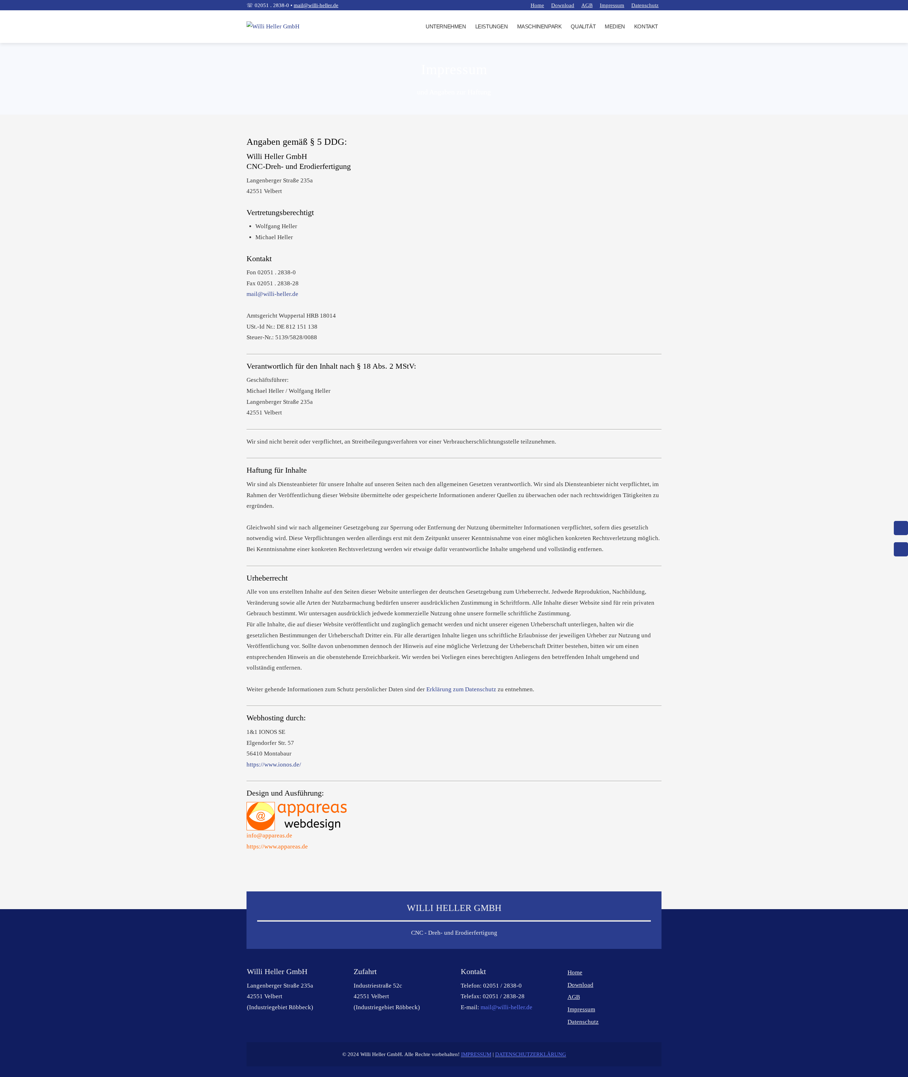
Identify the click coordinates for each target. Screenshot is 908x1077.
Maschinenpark (539, 26)
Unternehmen (446, 26)
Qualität (583, 26)
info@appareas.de (269, 835)
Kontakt (646, 26)
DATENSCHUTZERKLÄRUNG (530, 1054)
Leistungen (491, 26)
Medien (615, 26)
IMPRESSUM (476, 1054)
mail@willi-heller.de (316, 5)
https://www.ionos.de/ (274, 764)
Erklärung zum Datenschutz (461, 689)
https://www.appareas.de (277, 846)
